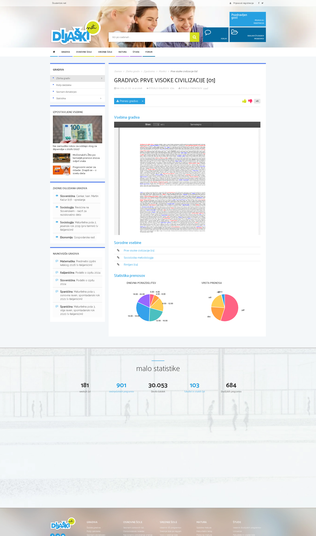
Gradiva (65, 52)
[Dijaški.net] (63, 525)
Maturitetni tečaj (204, 531)
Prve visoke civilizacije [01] (139, 250)
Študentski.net (59, 3)
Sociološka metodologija (138, 257)
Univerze (237, 531)
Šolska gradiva (94, 527)
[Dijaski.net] (75, 32)
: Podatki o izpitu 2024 (80, 272)
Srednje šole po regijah (170, 531)
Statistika (61, 98)
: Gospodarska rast (77, 237)
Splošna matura (203, 527)
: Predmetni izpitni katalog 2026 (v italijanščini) (78, 263)
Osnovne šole (84, 52)
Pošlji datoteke (63, 85)
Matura (122, 52)
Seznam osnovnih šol (133, 527)
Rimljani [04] (131, 264)
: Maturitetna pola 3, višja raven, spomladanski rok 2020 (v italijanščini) (77, 310)
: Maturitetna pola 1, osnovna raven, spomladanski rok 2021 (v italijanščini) (80, 295)
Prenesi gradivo (129, 101)
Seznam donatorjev (66, 91)
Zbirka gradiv (63, 78)
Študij (136, 52)
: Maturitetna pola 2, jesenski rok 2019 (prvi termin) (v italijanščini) (79, 226)
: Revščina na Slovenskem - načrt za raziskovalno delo (74, 211)
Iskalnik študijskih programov (247, 527)
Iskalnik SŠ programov (170, 527)
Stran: (148, 124)
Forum (148, 52)
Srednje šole (105, 52)
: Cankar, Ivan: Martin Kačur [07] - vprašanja (79, 198)
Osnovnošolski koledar (133, 531)
